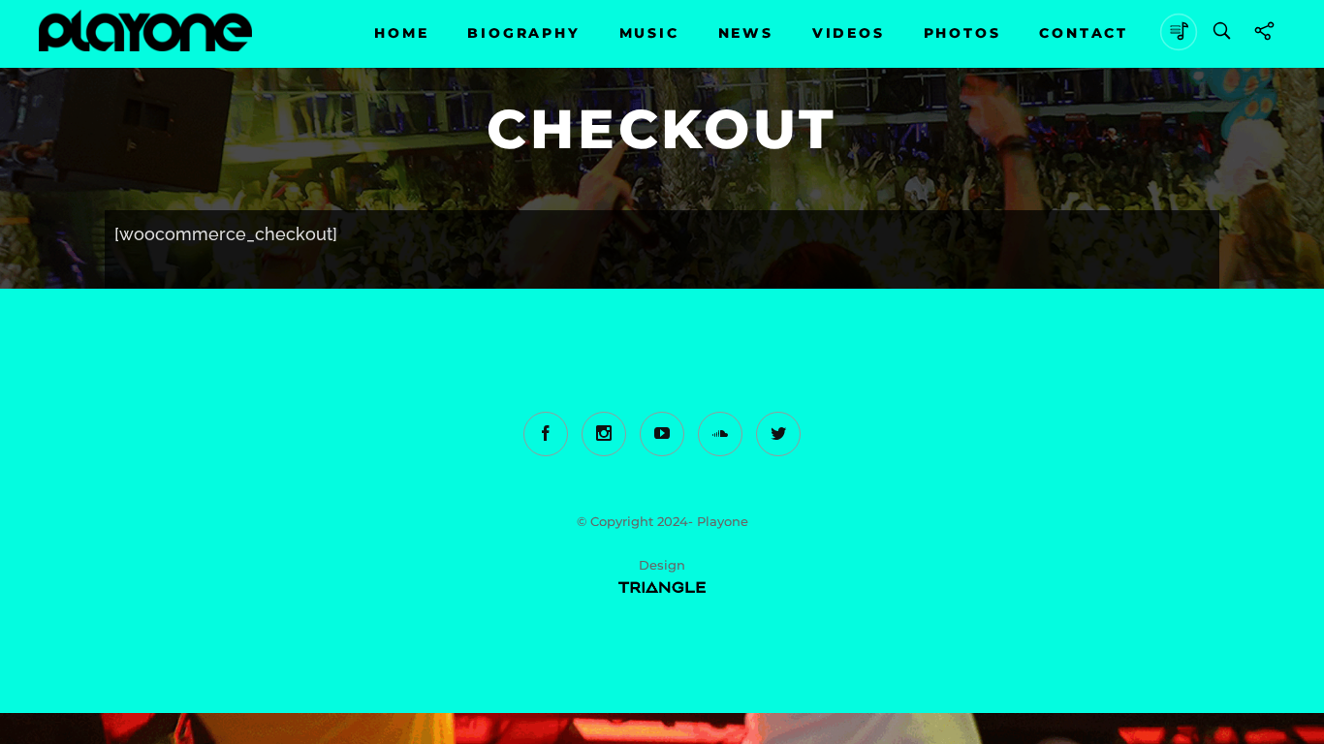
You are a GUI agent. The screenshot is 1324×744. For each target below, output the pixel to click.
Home (401, 33)
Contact (1083, 33)
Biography (523, 33)
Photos (962, 33)
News (745, 33)
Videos (848, 33)
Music (649, 33)
